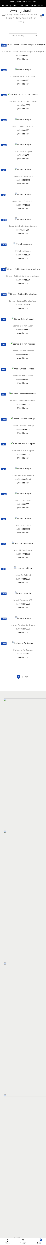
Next (27, 676)
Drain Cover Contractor (23, 126)
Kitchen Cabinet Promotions (23, 400)
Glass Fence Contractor (23, 201)
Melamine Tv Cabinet (23, 650)
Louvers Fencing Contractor (23, 625)
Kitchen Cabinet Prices (23, 375)
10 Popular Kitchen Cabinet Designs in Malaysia (23, 51)
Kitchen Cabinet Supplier (23, 450)
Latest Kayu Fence (23, 525)
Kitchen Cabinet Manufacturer (23, 301)
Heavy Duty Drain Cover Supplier (23, 226)
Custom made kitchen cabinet (23, 101)
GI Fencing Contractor (23, 176)
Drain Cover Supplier (23, 151)
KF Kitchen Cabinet (23, 251)
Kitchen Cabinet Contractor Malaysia (22, 276)
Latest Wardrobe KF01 (23, 600)
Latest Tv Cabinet (23, 575)
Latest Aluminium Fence (23, 475)
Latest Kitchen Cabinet (23, 550)
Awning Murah (21, 11)
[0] (40, 16)
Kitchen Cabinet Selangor (23, 425)
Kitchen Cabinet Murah (23, 326)
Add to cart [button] (24, 59)
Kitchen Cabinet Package (23, 351)
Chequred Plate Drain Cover (22, 76)
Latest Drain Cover (23, 500)
